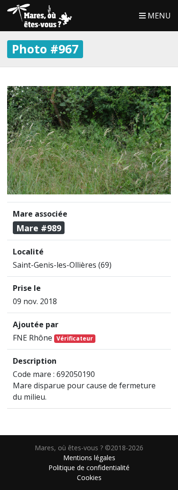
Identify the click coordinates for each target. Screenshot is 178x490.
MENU (158, 15)
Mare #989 (38, 228)
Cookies (89, 477)
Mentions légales (89, 457)
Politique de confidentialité (89, 467)
